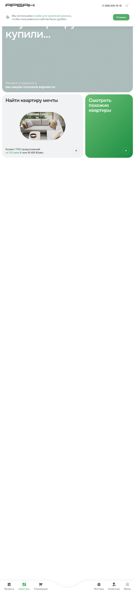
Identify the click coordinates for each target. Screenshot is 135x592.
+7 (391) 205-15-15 (112, 5)
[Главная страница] (20, 5)
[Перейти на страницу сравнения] (126, 5)
